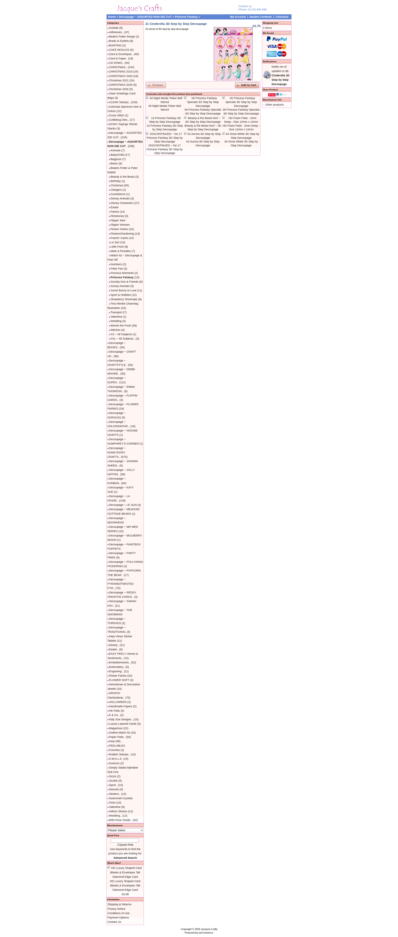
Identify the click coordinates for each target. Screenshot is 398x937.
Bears (114, 163)
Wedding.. (115, 815)
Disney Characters (122, 203)
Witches (115, 329)
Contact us (245, 6)
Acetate (113, 27)
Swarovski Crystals (121, 798)
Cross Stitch (116, 115)
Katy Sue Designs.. (121, 719)
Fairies (115, 211)
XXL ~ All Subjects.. (123, 338)
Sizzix (112, 776)
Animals (115, 150)
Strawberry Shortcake (124, 299)
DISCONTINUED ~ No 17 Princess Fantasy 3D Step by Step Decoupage (165, 149)
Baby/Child (117, 154)
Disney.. (114, 645)
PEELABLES (117, 745)
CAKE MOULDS (119, 49)
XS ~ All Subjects (121, 334)
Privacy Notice (116, 908)
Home (112, 16)
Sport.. (113, 785)
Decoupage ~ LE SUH (123, 504)
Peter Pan (117, 268)
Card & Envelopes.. (121, 54)
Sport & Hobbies (121, 294)
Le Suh (115, 242)
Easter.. (113, 649)
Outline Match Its (119, 732)
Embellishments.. (119, 662)
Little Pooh (117, 246)
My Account (238, 16)
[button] (247, 85)
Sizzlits (113, 780)
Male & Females (121, 251)
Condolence (118, 194)
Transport (116, 312)
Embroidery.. (117, 667)
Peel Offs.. (115, 741)
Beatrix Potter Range (122, 36)
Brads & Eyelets (119, 40)
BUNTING (115, 45)
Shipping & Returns (119, 904)
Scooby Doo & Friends (125, 281)
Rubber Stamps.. (119, 754)
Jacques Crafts (209, 929)
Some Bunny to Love (124, 290)
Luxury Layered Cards (123, 723)
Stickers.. (114, 793)
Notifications (269, 61)
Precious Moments (122, 273)
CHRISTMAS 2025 (120, 84)
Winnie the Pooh (121, 325)
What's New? (114, 863)
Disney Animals (120, 198)
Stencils (114, 789)
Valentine (116, 316)
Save (273, 95)
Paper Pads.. (117, 737)
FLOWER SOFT (119, 680)
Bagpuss (116, 159)
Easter (115, 207)
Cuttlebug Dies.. (119, 119)
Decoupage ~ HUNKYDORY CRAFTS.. (116, 452)
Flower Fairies (119, 229)
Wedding (116, 321)
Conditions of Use (118, 913)
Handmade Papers (120, 706)
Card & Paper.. (118, 58)
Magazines (116, 728)
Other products (274, 104)
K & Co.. (114, 715)
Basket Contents (261, 16)
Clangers (116, 189)
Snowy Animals (120, 286)
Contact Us (114, 921)
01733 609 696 (257, 9)
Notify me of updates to (280, 75)
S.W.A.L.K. (116, 758)
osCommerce (206, 932)
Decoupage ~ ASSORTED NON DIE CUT (145, 16)
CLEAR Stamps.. (119, 102)
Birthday (116, 181)
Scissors (114, 763)
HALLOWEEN (118, 702)
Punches (114, 750)
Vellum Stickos (118, 811)
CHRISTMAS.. (118, 67)
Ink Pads (114, 710)
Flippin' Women (120, 224)
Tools (112, 802)
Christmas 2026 (119, 89)
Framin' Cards (119, 238)
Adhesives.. (116, 32)
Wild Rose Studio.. (120, 820)
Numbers (116, 264)
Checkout (282, 16)
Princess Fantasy (186, 16)
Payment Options (118, 917)
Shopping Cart (270, 23)
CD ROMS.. (116, 62)
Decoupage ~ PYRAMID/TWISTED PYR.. (120, 584)
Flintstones (117, 216)
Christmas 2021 (119, 80)
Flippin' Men (118, 220)
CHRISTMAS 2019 (120, 71)
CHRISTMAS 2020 (120, 76)
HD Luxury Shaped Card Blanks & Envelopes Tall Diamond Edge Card (125, 885)
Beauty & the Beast (122, 176)
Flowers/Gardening (122, 233)
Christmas (117, 185)
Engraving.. (116, 671)
